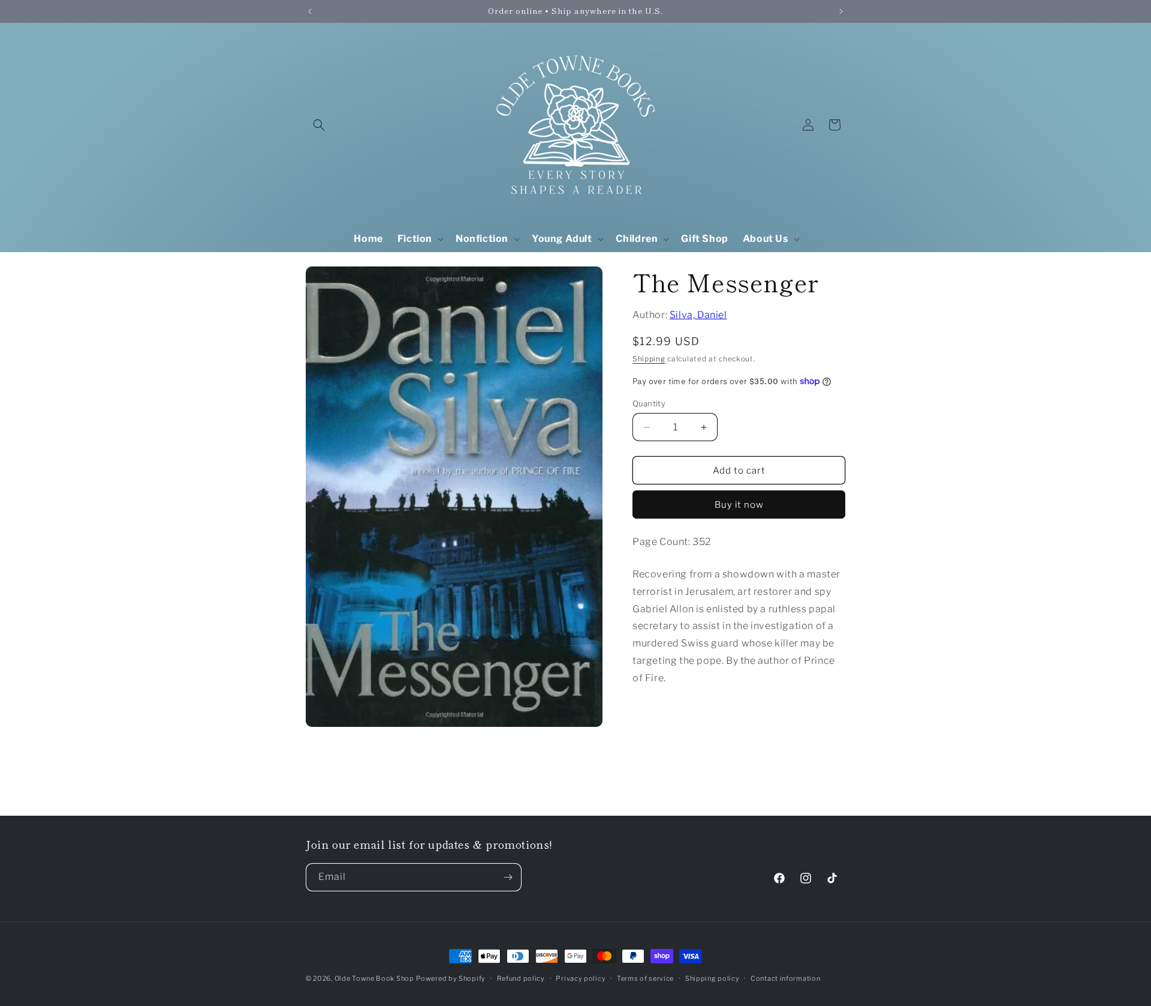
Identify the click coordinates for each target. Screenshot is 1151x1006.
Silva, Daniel (698, 315)
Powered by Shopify (451, 978)
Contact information (785, 978)
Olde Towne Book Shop (374, 978)
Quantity (648, 403)
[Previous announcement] (310, 11)
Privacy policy (580, 978)
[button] (319, 125)
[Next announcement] (841, 11)
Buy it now (739, 504)
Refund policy (521, 978)
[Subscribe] (508, 877)
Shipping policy (712, 978)
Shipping (648, 358)
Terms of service (645, 978)
